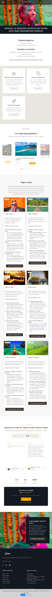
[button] (21, 169)
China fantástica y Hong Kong (13, 311)
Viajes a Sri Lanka (33, 357)
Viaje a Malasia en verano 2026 (37, 240)
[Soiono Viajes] (26, 1)
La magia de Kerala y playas (36, 301)
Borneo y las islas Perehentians (37, 250)
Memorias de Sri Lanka (35, 371)
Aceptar (23, 594)
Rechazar (29, 594)
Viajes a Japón (9, 214)
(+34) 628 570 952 (32, 581)
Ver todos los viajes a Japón (14, 265)
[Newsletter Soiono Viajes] (10, 565)
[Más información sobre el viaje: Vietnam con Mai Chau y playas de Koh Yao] (26, 149)
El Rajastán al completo (35, 311)
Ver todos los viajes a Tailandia (14, 409)
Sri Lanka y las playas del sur (36, 390)
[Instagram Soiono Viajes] (3, 565)
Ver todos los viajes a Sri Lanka (37, 403)
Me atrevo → (26, 499)
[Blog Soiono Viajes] (6, 565)
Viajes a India (32, 287)
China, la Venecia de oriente (12, 302)
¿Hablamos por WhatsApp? (37, 538)
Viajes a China (9, 287)
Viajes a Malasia (33, 214)
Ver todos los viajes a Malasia (37, 263)
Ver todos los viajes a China (14, 334)
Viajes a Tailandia (10, 357)
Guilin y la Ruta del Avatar (12, 320)
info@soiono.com (32, 583)
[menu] (3, 2)
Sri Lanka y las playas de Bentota (37, 381)
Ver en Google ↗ (13, 470)
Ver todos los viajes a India (37, 336)
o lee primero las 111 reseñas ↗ (26, 502)
